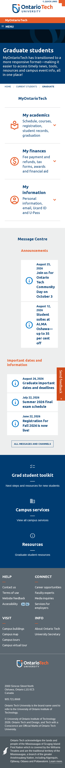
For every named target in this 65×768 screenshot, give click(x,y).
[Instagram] (32, 676)
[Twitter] (25, 676)
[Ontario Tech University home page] (32, 8)
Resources (32, 544)
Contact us (9, 587)
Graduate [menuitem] (48, 86)
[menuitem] (10, 86)
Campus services (32, 509)
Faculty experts (44, 592)
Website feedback (13, 598)
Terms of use (10, 592)
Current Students (26, 86)
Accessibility (10, 603)
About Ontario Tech (47, 628)
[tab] (32, 125)
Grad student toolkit (32, 475)
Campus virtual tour (14, 645)
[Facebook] (18, 676)
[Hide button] (61, 398)
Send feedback (61, 381)
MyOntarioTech (16, 20)
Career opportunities (48, 587)
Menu (10, 26)
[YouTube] (46, 676)
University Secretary (47, 634)
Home (8, 86)
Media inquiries (44, 598)
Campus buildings (13, 628)
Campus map (10, 634)
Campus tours (11, 639)
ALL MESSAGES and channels (32, 444)
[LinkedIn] (39, 676)
